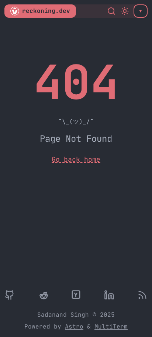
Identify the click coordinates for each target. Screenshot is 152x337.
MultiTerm (111, 326)
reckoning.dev (46, 11)
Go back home (76, 159)
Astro (74, 326)
